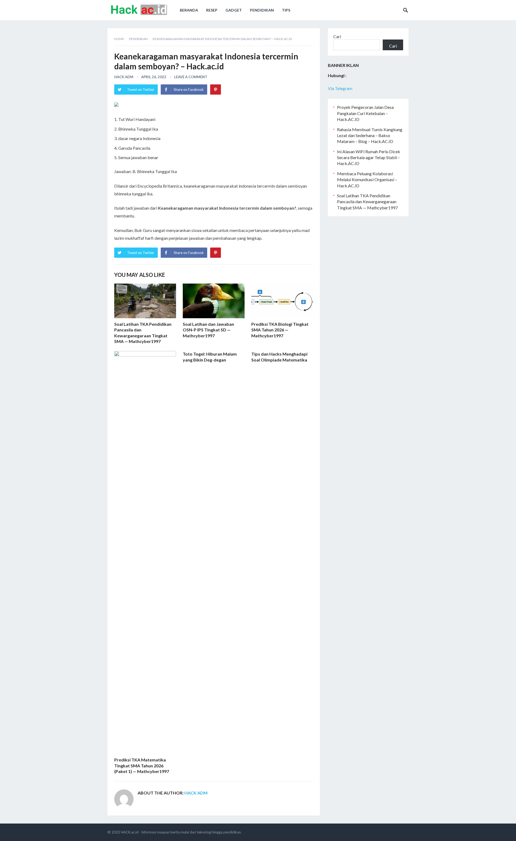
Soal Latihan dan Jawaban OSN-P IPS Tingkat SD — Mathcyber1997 (208, 329)
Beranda (189, 10)
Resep (211, 10)
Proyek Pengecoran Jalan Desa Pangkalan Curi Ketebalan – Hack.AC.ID (365, 113)
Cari (337, 36)
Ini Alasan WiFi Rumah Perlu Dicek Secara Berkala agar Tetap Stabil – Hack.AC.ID (368, 157)
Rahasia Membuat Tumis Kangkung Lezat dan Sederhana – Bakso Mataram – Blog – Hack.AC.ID (369, 135)
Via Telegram (340, 88)
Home (119, 39)
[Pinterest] (215, 89)
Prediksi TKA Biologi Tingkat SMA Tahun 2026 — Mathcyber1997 (280, 329)
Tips (286, 10)
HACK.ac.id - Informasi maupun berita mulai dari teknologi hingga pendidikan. (181, 832)
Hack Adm (123, 77)
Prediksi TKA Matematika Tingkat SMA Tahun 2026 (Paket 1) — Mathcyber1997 (141, 765)
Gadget (233, 10)
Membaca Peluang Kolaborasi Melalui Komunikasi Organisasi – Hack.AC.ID (367, 179)
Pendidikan (262, 10)
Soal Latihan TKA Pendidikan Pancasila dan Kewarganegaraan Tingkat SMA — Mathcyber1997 (367, 201)
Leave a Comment (190, 77)
